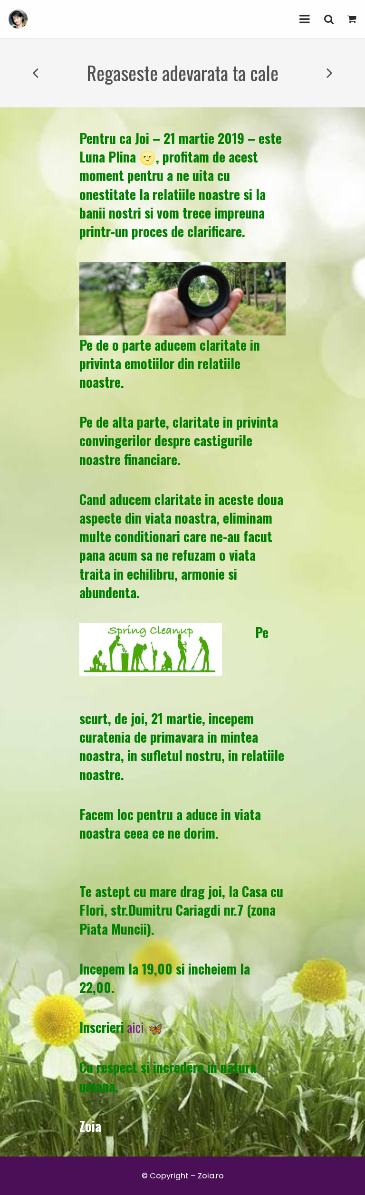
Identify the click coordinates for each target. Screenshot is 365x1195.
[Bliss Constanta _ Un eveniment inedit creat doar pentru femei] (329, 73)
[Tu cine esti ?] (36, 73)
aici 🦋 (145, 1027)
